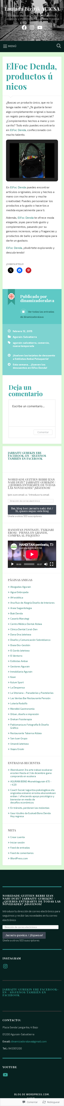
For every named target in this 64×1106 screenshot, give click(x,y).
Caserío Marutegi (19, 618)
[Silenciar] (46, 564)
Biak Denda (16, 613)
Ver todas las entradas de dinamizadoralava (37, 314)
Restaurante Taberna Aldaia (26, 733)
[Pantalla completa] (51, 564)
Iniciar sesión (17, 842)
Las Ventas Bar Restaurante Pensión (30, 698)
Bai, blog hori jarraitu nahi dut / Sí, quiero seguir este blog (32, 510)
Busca (58, 46)
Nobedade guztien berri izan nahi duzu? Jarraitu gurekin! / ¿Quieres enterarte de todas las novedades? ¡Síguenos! (32, 484)
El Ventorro (16, 655)
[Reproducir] (12, 564)
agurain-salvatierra (24, 342)
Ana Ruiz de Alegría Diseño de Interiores (32, 602)
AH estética (16, 597)
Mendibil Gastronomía (22, 708)
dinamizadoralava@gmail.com (29, 1041)
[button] (24, 168)
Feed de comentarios (22, 852)
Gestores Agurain (20, 666)
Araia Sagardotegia (21, 608)
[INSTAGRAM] (32, 26)
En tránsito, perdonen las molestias (29, 807)
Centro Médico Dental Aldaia (26, 623)
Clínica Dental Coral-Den (24, 629)
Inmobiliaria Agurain (21, 671)
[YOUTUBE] (40, 26)
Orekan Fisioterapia (21, 719)
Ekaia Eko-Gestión (20, 645)
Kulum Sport (17, 682)
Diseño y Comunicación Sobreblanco (30, 639)
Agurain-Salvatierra (25, 336)
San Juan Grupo (18, 738)
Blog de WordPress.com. (32, 1094)
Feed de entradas (20, 847)
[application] (32, 554)
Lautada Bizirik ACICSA (32, 8)
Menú (12, 46)
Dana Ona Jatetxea (20, 634)
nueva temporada (23, 345)
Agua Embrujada (19, 592)
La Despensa (17, 687)
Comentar (43, 432)
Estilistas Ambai (19, 661)
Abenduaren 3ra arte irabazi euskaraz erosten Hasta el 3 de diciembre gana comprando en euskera (31, 773)
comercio (43, 342)
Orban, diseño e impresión (24, 714)
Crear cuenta (17, 837)
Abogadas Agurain (20, 586)
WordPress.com (19, 858)
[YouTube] (5, 1075)
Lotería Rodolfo (18, 703)
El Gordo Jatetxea (20, 650)
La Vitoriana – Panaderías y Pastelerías (32, 692)
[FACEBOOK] (24, 26)
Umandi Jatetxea (19, 743)
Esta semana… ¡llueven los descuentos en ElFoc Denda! (30, 366)
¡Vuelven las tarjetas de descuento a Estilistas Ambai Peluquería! (34, 357)
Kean (13, 676)
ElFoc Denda (18, 130)
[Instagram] (5, 966)
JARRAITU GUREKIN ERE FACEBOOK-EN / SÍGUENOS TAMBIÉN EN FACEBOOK (30, 992)
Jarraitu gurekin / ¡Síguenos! (24, 935)
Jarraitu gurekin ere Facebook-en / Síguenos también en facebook (27, 455)
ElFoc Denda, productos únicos (31, 76)
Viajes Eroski (17, 749)
